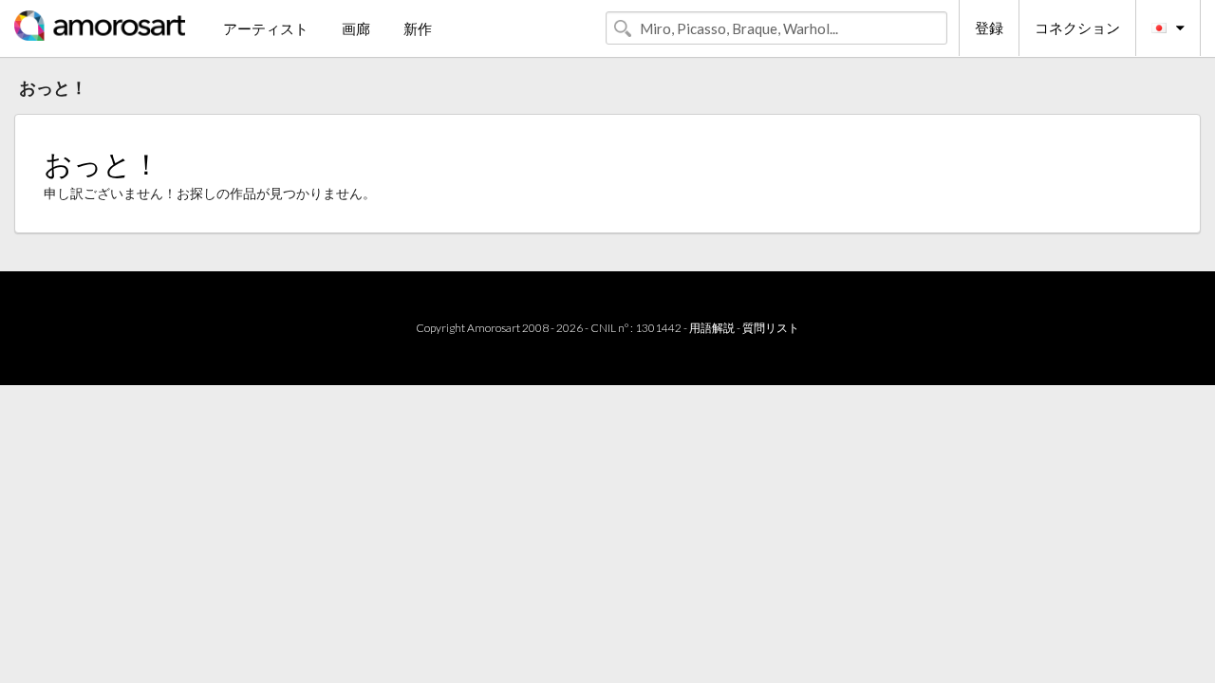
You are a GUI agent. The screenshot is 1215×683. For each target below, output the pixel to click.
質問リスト (770, 328)
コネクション (1077, 27)
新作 (417, 28)
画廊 (356, 28)
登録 (989, 27)
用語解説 (712, 328)
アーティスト (265, 28)
